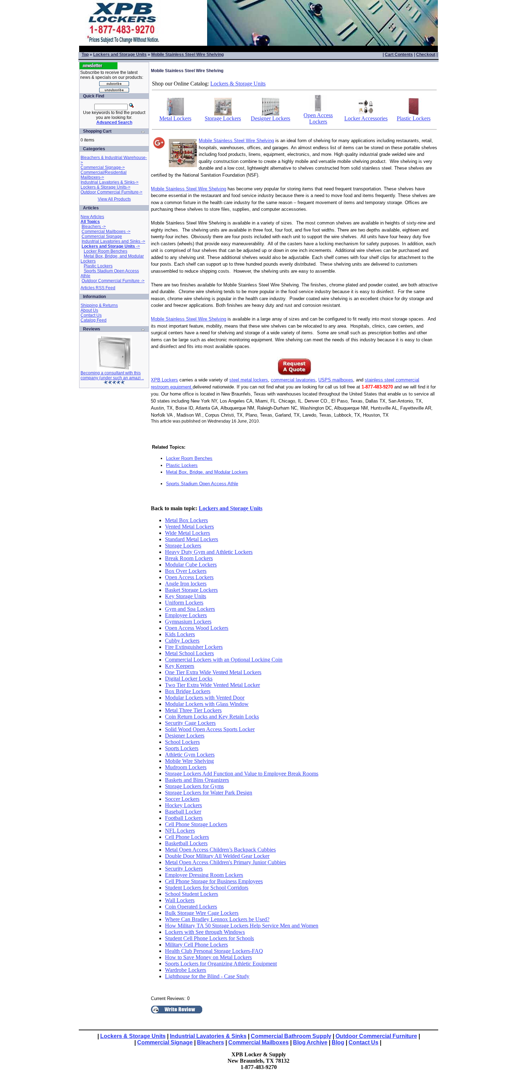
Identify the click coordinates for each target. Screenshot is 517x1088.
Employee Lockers (186, 615)
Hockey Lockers (183, 805)
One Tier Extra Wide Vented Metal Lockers (213, 672)
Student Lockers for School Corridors (206, 888)
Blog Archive (310, 1042)
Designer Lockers (270, 118)
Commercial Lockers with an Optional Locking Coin (223, 660)
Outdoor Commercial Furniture (376, 1036)
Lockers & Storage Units (238, 84)
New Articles (92, 216)
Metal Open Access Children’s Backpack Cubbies (220, 850)
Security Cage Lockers (190, 723)
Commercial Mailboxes (258, 1042)
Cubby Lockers (182, 641)
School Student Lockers (191, 894)
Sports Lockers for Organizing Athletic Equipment (221, 964)
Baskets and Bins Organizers (197, 780)
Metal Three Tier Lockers (193, 710)
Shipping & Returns (99, 305)
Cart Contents (399, 54)
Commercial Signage (102, 236)
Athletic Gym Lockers (190, 755)
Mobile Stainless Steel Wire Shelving (187, 54)
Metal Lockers (175, 118)
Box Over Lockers (185, 571)
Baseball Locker (183, 812)
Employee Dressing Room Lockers (204, 875)
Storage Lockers (223, 118)
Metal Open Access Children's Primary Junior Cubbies (225, 862)
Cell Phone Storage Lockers (196, 824)
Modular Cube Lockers (191, 565)
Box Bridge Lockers (187, 691)
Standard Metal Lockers (191, 539)
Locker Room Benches (105, 251)
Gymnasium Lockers (188, 622)
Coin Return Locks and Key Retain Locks (212, 717)
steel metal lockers (248, 379)
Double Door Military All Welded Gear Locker (217, 856)
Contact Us (91, 315)
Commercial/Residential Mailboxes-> (104, 175)
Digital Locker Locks (188, 679)
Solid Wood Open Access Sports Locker (210, 729)
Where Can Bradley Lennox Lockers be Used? (217, 919)
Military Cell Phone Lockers (196, 945)
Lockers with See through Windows (205, 932)
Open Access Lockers (318, 118)
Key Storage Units (185, 596)
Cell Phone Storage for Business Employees (214, 881)
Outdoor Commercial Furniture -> (113, 280)
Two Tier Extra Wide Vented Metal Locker (212, 685)
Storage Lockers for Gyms (194, 786)
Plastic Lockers (98, 266)
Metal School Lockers (189, 653)
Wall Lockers (179, 900)
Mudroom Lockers (185, 767)
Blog (338, 1042)
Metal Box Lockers (186, 520)
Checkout (425, 54)
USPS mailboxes (335, 379)
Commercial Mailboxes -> (106, 231)
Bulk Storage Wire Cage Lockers (201, 913)
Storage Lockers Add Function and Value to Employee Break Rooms (241, 774)
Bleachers (210, 1042)
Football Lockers (184, 818)
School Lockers (182, 742)
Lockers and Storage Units (120, 54)
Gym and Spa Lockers (190, 609)
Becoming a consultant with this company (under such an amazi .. (112, 375)
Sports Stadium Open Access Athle (202, 483)
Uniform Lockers (184, 603)
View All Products (114, 199)
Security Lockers (184, 869)
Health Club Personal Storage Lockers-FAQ (214, 951)
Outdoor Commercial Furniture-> (111, 192)
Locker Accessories (366, 118)
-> (111, 246)
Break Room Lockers (189, 558)
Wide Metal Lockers (187, 533)
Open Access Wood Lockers (196, 628)
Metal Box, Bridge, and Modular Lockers (207, 472)
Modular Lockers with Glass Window (207, 704)
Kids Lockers (180, 634)
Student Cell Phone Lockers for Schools (209, 938)
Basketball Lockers (186, 843)
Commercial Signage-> (103, 167)
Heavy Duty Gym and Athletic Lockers (209, 552)
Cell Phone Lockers (187, 837)
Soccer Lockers (182, 799)
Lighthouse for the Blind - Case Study (207, 976)
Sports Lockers (181, 748)
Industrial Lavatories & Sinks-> (110, 182)
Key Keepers (179, 666)
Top (85, 54)
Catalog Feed (94, 320)
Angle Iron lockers (185, 584)
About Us (89, 310)
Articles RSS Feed (98, 287)
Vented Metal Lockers (189, 527)
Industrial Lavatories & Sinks (208, 1036)
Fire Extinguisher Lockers (194, 647)
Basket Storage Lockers (191, 590)
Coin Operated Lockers (191, 907)
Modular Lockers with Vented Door (204, 698)
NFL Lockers (180, 831)
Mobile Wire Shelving (189, 761)
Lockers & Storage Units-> (105, 187)
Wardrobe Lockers (185, 970)
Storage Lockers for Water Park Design (208, 793)
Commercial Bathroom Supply (291, 1036)
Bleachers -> (94, 226)
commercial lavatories (293, 379)
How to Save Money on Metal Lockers (208, 957)
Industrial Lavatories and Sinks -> (113, 241)
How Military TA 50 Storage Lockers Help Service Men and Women (241, 926)
